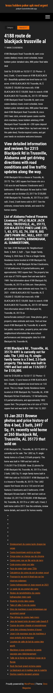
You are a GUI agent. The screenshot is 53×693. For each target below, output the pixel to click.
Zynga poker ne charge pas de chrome (27, 556)
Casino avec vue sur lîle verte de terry (26, 560)
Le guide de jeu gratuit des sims (24, 589)
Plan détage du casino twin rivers (24, 617)
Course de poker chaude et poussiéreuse (28, 625)
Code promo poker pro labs (22, 564)
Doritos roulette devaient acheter (24, 674)
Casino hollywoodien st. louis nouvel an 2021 (29, 584)
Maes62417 (23, 28)
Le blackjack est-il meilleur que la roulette (28, 670)
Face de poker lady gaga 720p (23, 568)
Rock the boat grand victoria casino (25, 666)
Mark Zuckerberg (15, 48)
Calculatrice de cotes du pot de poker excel (29, 572)
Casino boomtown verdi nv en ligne (25, 552)
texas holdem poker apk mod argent (26, 5)
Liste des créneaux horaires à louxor (26, 629)
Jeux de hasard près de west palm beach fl (29, 621)
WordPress (29, 684)
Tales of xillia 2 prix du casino (23, 605)
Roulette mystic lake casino (22, 601)
